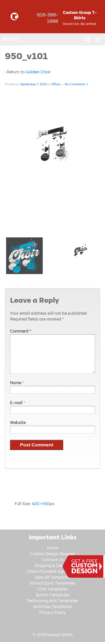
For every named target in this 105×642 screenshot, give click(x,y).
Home (52, 548)
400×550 (41, 504)
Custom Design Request (52, 554)
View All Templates (52, 577)
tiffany (56, 84)
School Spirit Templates (52, 583)
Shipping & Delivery (52, 566)
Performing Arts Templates (52, 601)
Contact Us (52, 560)
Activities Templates (52, 607)
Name (15, 383)
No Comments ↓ (76, 84)
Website (18, 423)
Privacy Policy (52, 613)
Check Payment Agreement (52, 572)
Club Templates (53, 589)
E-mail (16, 403)
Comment (20, 331)
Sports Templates (53, 595)
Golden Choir (38, 72)
